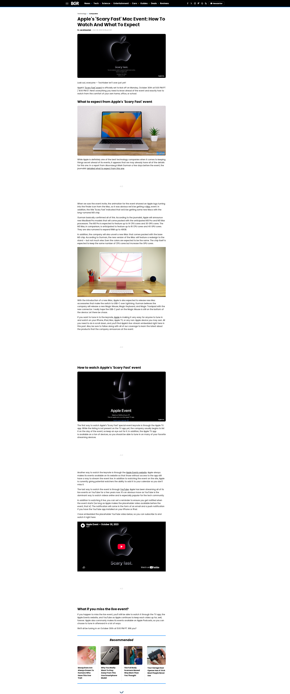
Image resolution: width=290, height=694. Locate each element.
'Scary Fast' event (93, 88)
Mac (148, 206)
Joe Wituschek (85, 30)
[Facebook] (188, 3)
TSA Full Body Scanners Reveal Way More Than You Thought (132, 672)
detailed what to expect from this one (105, 168)
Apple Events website (136, 472)
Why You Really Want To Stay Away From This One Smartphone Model (109, 673)
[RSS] (206, 3)
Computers (93, 14)
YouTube (124, 489)
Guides (144, 3)
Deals (154, 3)
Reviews (164, 3)
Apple (117, 317)
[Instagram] (195, 3)
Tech (96, 3)
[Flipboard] (198, 3)
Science (106, 3)
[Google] (202, 3)
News (87, 3)
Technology (81, 14)
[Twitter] (191, 3)
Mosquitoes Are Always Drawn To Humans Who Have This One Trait (86, 673)
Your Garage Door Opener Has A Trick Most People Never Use (156, 672)
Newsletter (217, 3)
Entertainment (121, 3)
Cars (134, 3)
